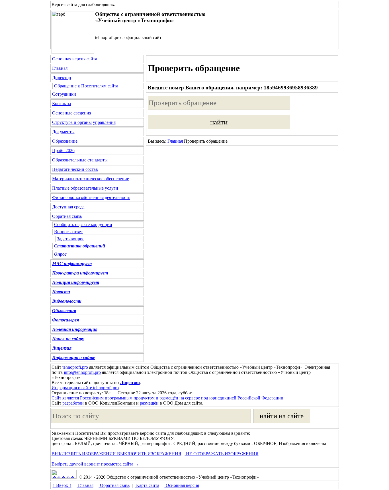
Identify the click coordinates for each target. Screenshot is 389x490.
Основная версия (182, 485)
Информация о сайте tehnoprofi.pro (85, 387)
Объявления (64, 310)
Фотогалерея (65, 319)
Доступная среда (68, 206)
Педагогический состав (75, 169)
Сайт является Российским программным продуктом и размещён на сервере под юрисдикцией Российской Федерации (167, 397)
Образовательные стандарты (80, 159)
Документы (63, 131)
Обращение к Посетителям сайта (86, 85)
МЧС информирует (72, 263)
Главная (59, 68)
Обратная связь (67, 216)
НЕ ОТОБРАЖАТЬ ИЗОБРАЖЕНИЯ (222, 453)
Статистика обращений (79, 245)
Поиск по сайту (68, 338)
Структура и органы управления (84, 122)
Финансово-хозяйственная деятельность (91, 197)
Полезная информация (74, 329)
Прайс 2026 (63, 150)
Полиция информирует (75, 282)
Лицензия (61, 348)
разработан (73, 403)
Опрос (60, 254)
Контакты (61, 103)
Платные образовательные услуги (85, 188)
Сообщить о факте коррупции (83, 224)
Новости (61, 291)
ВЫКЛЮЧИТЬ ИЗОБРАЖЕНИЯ (84, 453)
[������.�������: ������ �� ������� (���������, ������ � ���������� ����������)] (64, 474)
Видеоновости (66, 301)
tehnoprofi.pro (75, 367)
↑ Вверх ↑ (62, 485)
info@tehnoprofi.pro (82, 372)
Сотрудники (64, 94)
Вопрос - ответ (68, 231)
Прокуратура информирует (80, 272)
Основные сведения (71, 112)
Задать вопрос (70, 238)
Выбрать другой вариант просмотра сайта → (95, 464)
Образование (64, 141)
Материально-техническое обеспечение (90, 178)
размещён (149, 403)
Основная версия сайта (74, 58)
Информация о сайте (73, 357)
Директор (61, 77)
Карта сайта (147, 485)
